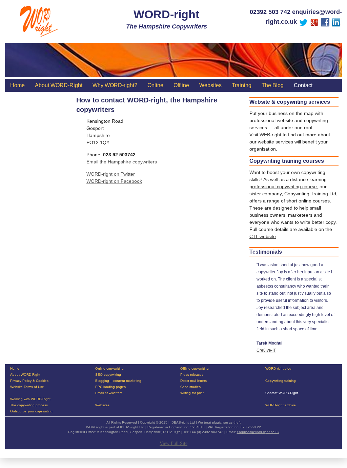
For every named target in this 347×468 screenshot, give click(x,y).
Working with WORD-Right (30, 399)
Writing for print (192, 393)
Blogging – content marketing (118, 381)
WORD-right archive (280, 405)
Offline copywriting (194, 368)
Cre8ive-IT (266, 350)
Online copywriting (109, 368)
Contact (303, 85)
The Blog (273, 85)
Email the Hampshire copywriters (121, 161)
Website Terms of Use (27, 387)
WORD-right (166, 14)
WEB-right (270, 134)
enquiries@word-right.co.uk (258, 432)
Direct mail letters (193, 381)
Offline (181, 85)
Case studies (190, 387)
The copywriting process (29, 405)
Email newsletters (108, 393)
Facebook (131, 181)
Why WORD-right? (115, 85)
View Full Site (173, 443)
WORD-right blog (278, 368)
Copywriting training (280, 381)
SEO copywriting (108, 374)
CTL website (262, 236)
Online (155, 85)
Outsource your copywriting (31, 411)
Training (241, 85)
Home (17, 85)
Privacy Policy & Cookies (29, 381)
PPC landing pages (110, 387)
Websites (210, 85)
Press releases (191, 374)
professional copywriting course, (283, 186)
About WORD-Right (58, 85)
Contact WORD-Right (281, 393)
